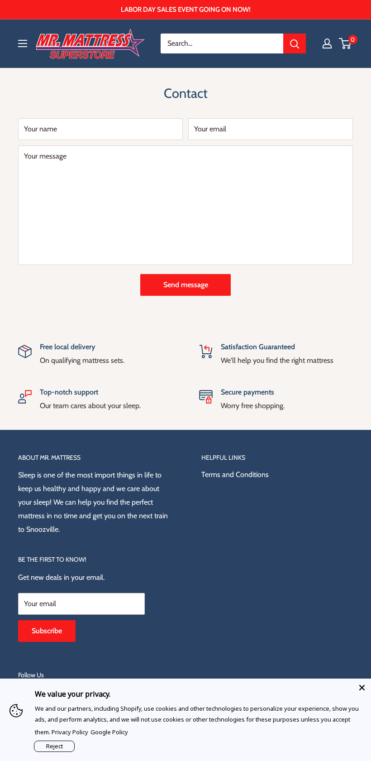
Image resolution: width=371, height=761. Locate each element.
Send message (185, 284)
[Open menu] (22, 43)
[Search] (294, 43)
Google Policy (109, 732)
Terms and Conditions (235, 474)
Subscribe (47, 630)
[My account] (327, 43)
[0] (345, 43)
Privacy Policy (70, 732)
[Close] (361, 687)
